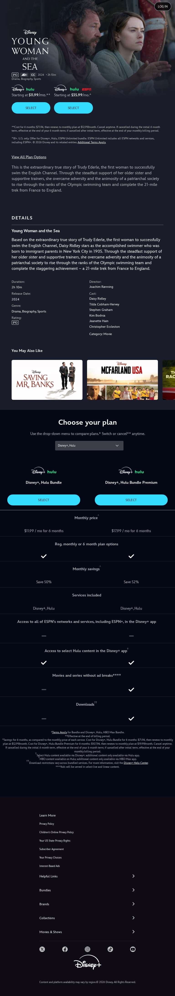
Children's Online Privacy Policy (56, 832)
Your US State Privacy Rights (54, 840)
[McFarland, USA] (122, 380)
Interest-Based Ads (49, 866)
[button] (87, 876)
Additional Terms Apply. (92, 142)
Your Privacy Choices (50, 857)
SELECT (31, 108)
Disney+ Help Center (136, 763)
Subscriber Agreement (51, 849)
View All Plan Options (29, 157)
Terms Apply (59, 732)
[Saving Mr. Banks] (47, 380)
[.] (42, 949)
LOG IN (163, 6)
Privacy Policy (46, 823)
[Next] (167, 379)
